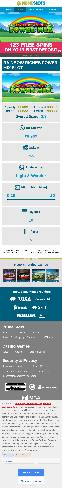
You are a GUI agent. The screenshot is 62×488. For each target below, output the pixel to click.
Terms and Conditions (14, 371)
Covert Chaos (24, 281)
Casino (52, 9)
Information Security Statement (19, 375)
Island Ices (53, 281)
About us (7, 332)
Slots (20, 9)
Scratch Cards (36, 9)
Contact (36, 332)
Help (22, 332)
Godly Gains (9, 281)
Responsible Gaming (13, 366)
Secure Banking (11, 337)
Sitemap (31, 337)
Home (8, 9)
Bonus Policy (39, 366)
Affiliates (48, 337)
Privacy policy (41, 371)
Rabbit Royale (38, 281)
